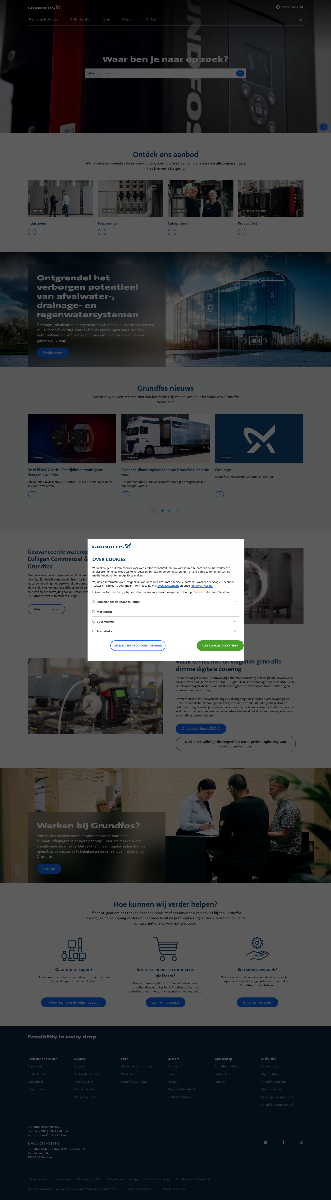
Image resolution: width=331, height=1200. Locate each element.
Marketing (104, 612)
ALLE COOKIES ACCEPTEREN (220, 645)
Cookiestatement (168, 585)
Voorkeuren (105, 621)
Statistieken (105, 631)
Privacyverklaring (202, 585)
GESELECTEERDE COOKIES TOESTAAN (138, 645)
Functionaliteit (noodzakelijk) (118, 602)
